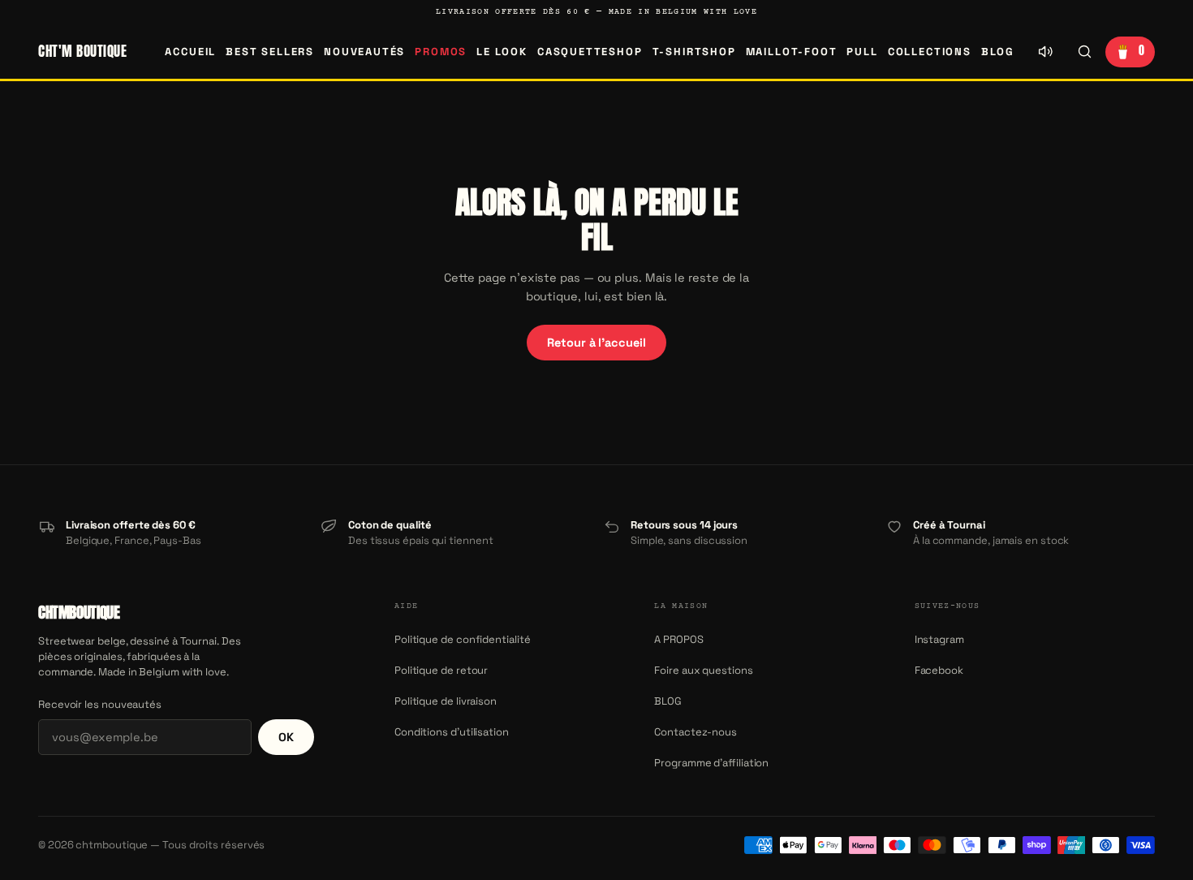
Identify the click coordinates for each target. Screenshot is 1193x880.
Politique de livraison (445, 701)
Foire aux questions (703, 670)
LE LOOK (502, 51)
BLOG (997, 51)
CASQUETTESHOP (590, 51)
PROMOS (441, 51)
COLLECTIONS (929, 51)
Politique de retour (441, 670)
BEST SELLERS (270, 51)
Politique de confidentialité (462, 639)
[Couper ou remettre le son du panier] (1045, 52)
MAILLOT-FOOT (792, 51)
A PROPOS (678, 639)
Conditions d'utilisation (451, 732)
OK (286, 737)
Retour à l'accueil (596, 342)
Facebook (939, 670)
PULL (861, 51)
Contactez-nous (695, 732)
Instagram (939, 639)
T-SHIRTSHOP (694, 51)
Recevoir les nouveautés (100, 704)
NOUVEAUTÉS (364, 51)
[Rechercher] (1084, 52)
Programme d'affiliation (711, 763)
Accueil (190, 51)
